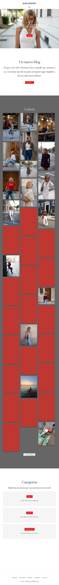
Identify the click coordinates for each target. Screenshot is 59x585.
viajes (29, 512)
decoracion (29, 529)
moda (29, 496)
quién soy (29, 82)
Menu (29, 7)
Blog (29, 35)
